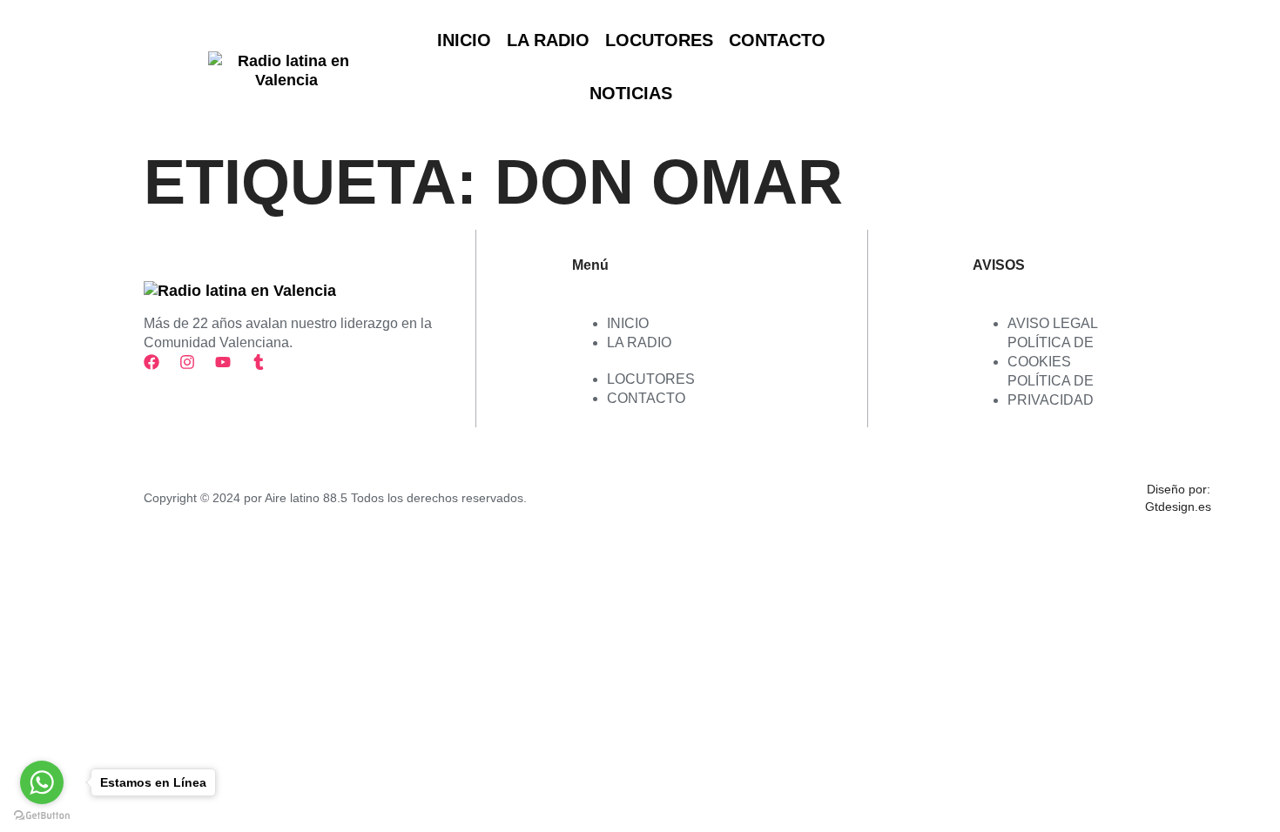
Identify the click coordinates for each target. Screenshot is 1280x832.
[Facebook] (151, 362)
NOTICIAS (630, 93)
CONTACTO (777, 40)
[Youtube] (223, 362)
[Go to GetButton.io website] (42, 815)
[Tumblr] (258, 362)
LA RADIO (548, 40)
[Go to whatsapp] (42, 782)
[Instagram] (187, 362)
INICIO (464, 40)
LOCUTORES (659, 40)
